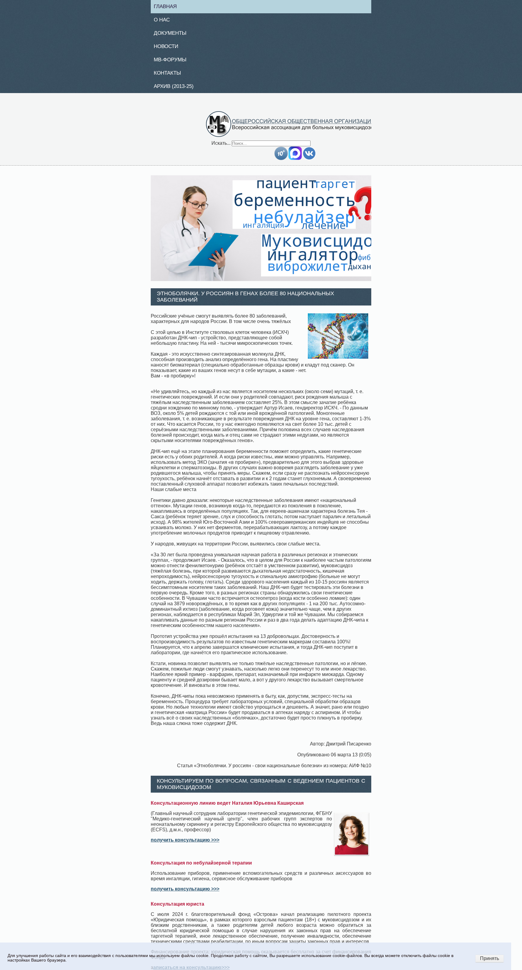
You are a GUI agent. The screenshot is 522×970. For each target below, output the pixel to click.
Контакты (169, 76)
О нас (163, 21)
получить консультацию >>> (185, 843)
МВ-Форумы (172, 62)
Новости (168, 48)
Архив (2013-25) (176, 89)
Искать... (220, 146)
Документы (172, 34)
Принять (489, 958)
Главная (167, 7)
